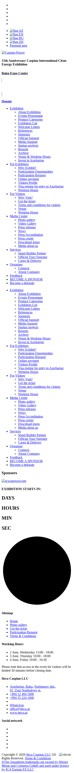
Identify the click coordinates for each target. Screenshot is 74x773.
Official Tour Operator (32, 257)
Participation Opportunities (35, 171)
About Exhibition (29, 112)
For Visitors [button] (17, 375)
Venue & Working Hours (34, 156)
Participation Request (32, 175)
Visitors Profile (27, 182)
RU (21, 38)
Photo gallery (26, 220)
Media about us (28, 246)
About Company (29, 272)
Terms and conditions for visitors (39, 205)
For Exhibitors (19, 164)
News (22, 231)
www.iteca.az (19, 712)
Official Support (28, 138)
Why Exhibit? (27, 168)
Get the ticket (26, 201)
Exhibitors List (27, 123)
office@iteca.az (20, 709)
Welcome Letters (29, 127)
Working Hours (28, 190)
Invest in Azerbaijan (31, 160)
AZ (20, 30)
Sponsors (24, 134)
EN (20, 34)
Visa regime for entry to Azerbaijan (41, 186)
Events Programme (30, 116)
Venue (22, 208)
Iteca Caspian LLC (38, 754)
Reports (23, 149)
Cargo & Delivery (30, 260)
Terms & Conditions (23, 636)
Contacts (23, 268)
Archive (23, 153)
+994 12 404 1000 (22, 694)
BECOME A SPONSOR (26, 461)
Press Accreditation (30, 234)
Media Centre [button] (19, 398)
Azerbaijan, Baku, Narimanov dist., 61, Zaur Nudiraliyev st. (33, 688)
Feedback (16, 275)
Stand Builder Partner (32, 253)
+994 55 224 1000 (22, 697)
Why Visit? (25, 197)
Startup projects (28, 145)
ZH (20, 42)
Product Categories (30, 119)
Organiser (16, 264)
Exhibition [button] (16, 290)
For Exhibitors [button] (19, 346)
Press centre (26, 238)
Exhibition (16, 108)
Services (15, 249)
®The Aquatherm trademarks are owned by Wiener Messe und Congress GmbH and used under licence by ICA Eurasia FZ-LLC (35, 765)
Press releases (27, 227)
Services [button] (15, 431)
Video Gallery (27, 223)
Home (14, 621)
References (25, 130)
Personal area (18, 45)
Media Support (27, 142)
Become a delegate (22, 465)
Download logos (29, 242)
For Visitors (17, 194)
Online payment (28, 179)
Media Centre (19, 216)
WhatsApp (17, 705)
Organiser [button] (16, 446)
